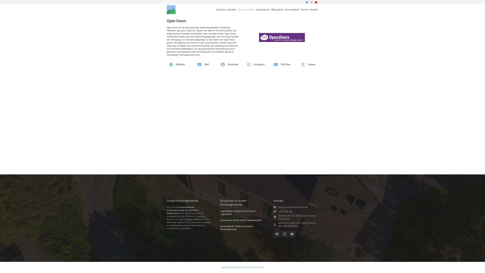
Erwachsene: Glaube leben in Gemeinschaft (240, 220)
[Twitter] (304, 64)
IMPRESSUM (227, 267)
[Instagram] (311, 2)
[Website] (172, 64)
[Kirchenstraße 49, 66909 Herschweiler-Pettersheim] (275, 217)
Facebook (233, 64)
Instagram (259, 64)
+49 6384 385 (285, 211)
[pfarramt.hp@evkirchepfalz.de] (275, 207)
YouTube (285, 64)
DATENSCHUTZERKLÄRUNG (249, 267)
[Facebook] (307, 2)
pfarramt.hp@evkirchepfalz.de (292, 207)
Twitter (312, 64)
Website (180, 64)
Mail (206, 64)
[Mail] (200, 64)
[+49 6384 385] (275, 211)
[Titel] (171, 9)
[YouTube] (316, 2)
